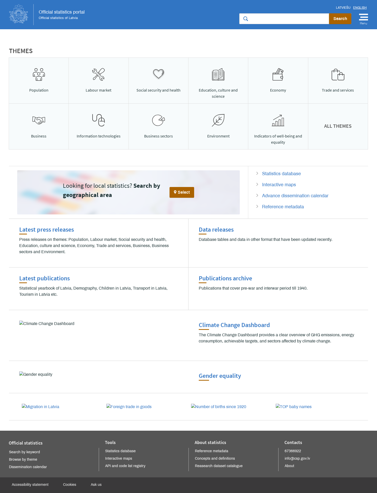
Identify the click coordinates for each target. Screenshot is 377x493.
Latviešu (343, 7)
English (360, 7)
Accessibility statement (30, 485)
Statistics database (281, 173)
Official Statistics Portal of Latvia (47, 14)
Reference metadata (283, 206)
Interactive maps (279, 184)
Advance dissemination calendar (295, 195)
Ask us (96, 485)
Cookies (69, 485)
